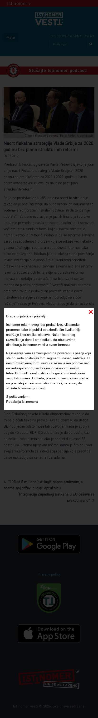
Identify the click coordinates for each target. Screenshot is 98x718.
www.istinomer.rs (47, 383)
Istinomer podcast (31, 388)
